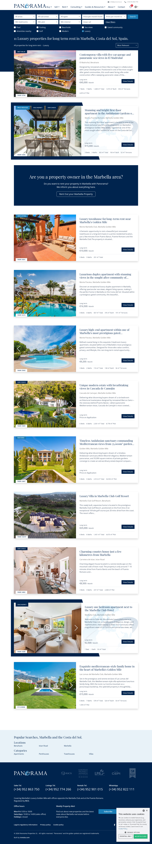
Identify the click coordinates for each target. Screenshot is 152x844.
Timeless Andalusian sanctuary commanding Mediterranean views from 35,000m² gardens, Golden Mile (107, 444)
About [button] (110, 7)
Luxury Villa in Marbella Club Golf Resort (104, 496)
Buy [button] (48, 7)
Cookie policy (58, 825)
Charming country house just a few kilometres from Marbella (100, 553)
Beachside (66, 27)
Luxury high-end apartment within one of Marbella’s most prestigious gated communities (104, 333)
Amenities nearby (24, 31)
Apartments (19, 754)
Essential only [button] (125, 836)
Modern (65, 31)
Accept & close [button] (140, 836)
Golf (41, 31)
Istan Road (43, 746)
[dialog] (133, 825)
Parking (42, 27)
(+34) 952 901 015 (90, 789)
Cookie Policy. (123, 829)
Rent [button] (64, 7)
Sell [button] (56, 7)
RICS (27, 801)
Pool (18, 27)
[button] (133, 832)
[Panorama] (30, 6)
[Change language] (136, 7)
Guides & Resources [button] (94, 7)
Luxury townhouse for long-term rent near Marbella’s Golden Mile (105, 220)
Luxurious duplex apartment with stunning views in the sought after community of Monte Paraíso (105, 277)
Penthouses (44, 754)
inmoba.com (24, 837)
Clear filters (110, 22)
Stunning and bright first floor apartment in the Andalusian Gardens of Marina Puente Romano (109, 113)
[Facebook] (114, 825)
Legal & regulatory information (25, 825)
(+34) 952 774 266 (58, 789)
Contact (121, 7)
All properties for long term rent (27, 45)
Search (133, 16)
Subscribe (108, 811)
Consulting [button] (76, 7)
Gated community (115, 27)
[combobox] (127, 45)
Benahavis (18, 746)
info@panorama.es (116, 2)
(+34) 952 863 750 (132, 2)
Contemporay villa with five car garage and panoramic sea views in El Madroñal (105, 56)
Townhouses (69, 754)
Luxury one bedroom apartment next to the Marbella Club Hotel (108, 608)
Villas (91, 754)
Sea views (89, 27)
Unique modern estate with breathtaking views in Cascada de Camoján (104, 386)
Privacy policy (45, 825)
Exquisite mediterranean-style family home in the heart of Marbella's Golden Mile (107, 667)
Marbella (67, 746)
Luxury (87, 31)
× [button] (147, 810)
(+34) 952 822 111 (122, 789)
